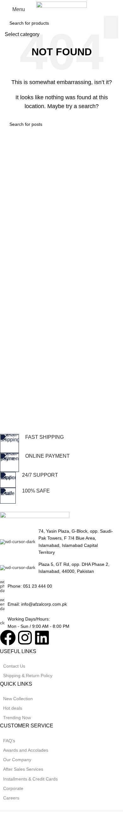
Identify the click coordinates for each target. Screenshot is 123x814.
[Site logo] (61, 9)
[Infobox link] (57, 443)
